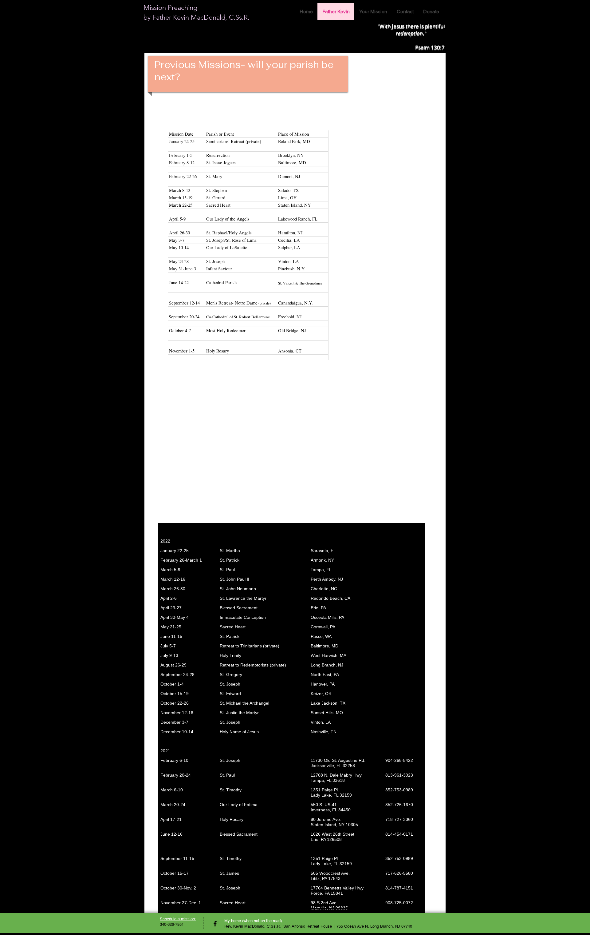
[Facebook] (215, 923)
